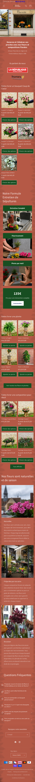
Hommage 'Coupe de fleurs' (8, 419)
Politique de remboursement (14, 774)
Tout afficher (17, 467)
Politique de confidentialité (20, 771)
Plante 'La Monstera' (23, 367)
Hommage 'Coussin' (23, 419)
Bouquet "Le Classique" (7, 141)
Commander (17, 303)
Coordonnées (26, 774)
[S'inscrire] (27, 734)
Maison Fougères (10, 769)
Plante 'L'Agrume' (6, 367)
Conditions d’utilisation (18, 778)
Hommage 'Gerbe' (6, 450)
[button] (4, 6)
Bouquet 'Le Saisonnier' (24, 141)
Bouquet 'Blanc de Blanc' (8, 172)
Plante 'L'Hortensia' (23, 338)
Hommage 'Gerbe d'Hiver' (25, 450)
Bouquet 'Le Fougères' (7, 110)
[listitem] (17, 70)
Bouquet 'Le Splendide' (24, 110)
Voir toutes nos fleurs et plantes (17, 385)
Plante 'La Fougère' (6, 338)
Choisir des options (9, 120)
